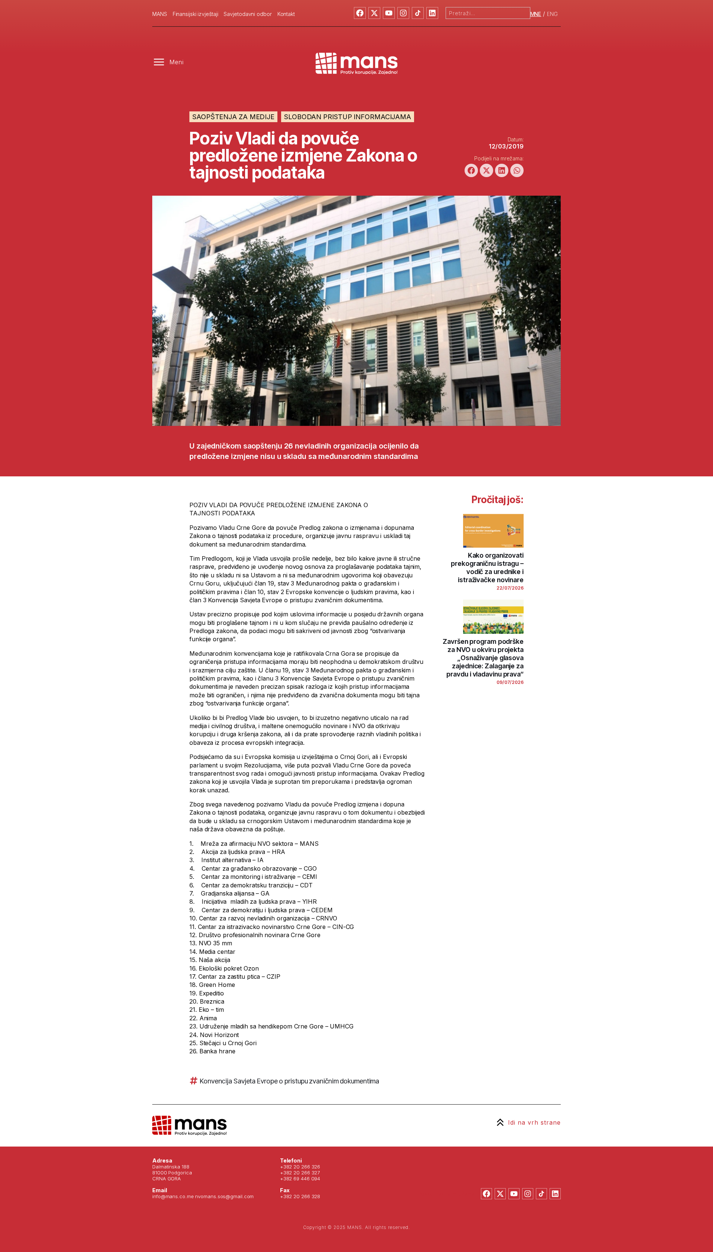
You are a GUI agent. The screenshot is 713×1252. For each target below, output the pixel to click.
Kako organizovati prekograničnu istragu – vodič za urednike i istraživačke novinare (487, 567)
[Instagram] (403, 13)
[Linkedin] (432, 13)
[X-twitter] (374, 13)
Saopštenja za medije (233, 117)
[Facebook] (359, 13)
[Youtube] (388, 13)
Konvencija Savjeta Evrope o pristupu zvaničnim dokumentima (289, 1081)
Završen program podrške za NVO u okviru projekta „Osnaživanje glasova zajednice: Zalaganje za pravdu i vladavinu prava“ (483, 658)
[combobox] (488, 13)
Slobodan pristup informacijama (347, 117)
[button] (471, 170)
